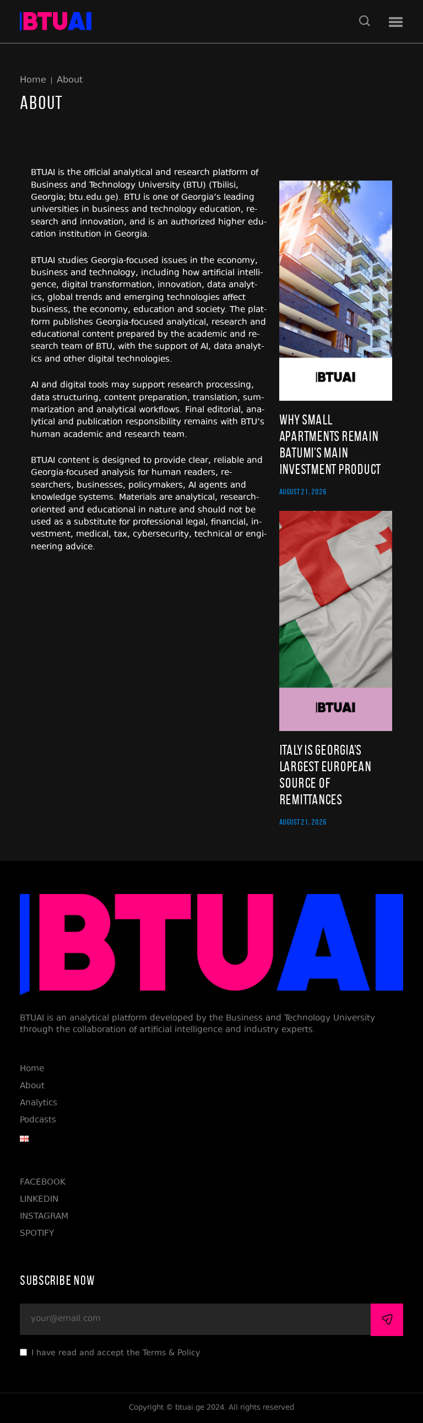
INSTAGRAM (44, 1217)
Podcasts (38, 1120)
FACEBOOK (43, 1182)
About (70, 80)
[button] (396, 22)
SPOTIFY (37, 1234)
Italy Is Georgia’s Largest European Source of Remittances (325, 775)
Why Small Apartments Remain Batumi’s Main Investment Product (330, 444)
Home (33, 80)
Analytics (38, 1103)
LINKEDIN (39, 1200)
